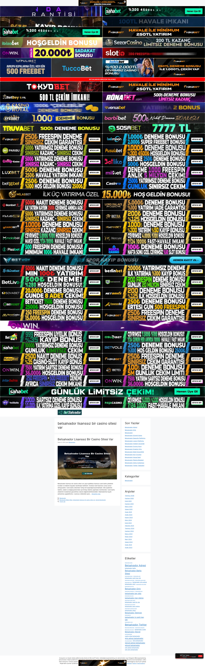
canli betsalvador (128, 634)
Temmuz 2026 (129, 495)
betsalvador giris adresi (140, 582)
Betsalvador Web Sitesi (129, 627)
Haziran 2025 (129, 504)
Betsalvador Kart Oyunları (133, 454)
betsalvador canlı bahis (129, 580)
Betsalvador (62, 498)
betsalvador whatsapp (139, 627)
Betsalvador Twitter (136, 624)
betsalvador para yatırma (130, 604)
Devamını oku (96, 494)
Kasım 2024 (129, 517)
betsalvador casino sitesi (140, 580)
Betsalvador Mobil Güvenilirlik (134, 452)
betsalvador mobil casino (130, 600)
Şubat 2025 (128, 509)
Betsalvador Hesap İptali (133, 457)
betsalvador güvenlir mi (130, 591)
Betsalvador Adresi (131, 427)
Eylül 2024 (128, 523)
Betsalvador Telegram (133, 613)
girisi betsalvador (138, 640)
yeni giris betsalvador (131, 649)
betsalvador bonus (129, 576)
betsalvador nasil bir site (132, 602)
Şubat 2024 (129, 542)
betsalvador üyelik (140, 629)
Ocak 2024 (128, 545)
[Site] (51, 139)
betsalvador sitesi (130, 610)
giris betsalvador (128, 640)
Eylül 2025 (128, 501)
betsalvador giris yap (129, 586)
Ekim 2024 (128, 520)
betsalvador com (128, 582)
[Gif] (102, 194)
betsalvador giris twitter (141, 584)
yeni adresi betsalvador (132, 647)
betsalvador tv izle (129, 622)
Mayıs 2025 (128, 506)
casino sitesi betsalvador (132, 636)
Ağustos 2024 (129, 526)
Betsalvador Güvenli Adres (133, 435)
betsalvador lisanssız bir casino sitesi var (84, 500)
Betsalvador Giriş (130, 430)
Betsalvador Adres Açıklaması (134, 463)
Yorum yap (62, 501)
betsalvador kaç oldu (133, 593)
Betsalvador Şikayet (132, 632)
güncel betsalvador (101, 500)
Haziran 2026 (129, 498)
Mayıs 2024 (128, 534)
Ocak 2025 (128, 512)
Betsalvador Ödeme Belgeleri (134, 460)
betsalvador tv (128, 615)
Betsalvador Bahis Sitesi (65, 500)
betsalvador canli (136, 576)
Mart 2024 (128, 539)
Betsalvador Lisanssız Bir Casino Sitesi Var (85, 439)
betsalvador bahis (130, 568)
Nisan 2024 (128, 536)
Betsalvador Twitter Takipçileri (134, 465)
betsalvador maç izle (129, 595)
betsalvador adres (128, 562)
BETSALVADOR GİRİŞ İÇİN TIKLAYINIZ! (102, 79)
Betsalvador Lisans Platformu (134, 441)
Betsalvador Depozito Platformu (135, 438)
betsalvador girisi (130, 584)
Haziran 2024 (129, 531)
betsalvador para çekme (132, 606)
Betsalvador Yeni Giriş (129, 629)
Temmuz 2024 (129, 528)
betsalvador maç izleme (134, 598)
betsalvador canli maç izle (133, 578)
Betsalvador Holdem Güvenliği (134, 444)
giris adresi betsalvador (134, 638)
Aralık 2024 (128, 515)
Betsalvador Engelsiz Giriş (133, 449)
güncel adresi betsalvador (135, 643)
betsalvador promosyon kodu (131, 608)
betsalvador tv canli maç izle (134, 618)
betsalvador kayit (138, 591)
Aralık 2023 (128, 547)
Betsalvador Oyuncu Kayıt (133, 446)
